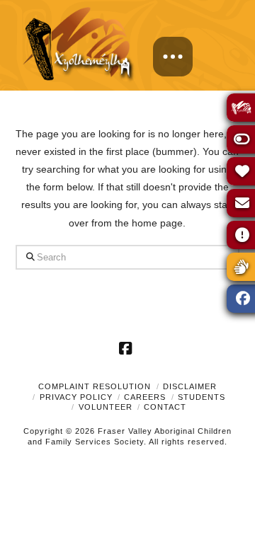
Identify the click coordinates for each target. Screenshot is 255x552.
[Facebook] (127, 348)
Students (201, 397)
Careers (145, 397)
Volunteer (105, 407)
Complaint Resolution (94, 386)
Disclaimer (190, 386)
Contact (165, 407)
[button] (173, 56)
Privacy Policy (76, 397)
